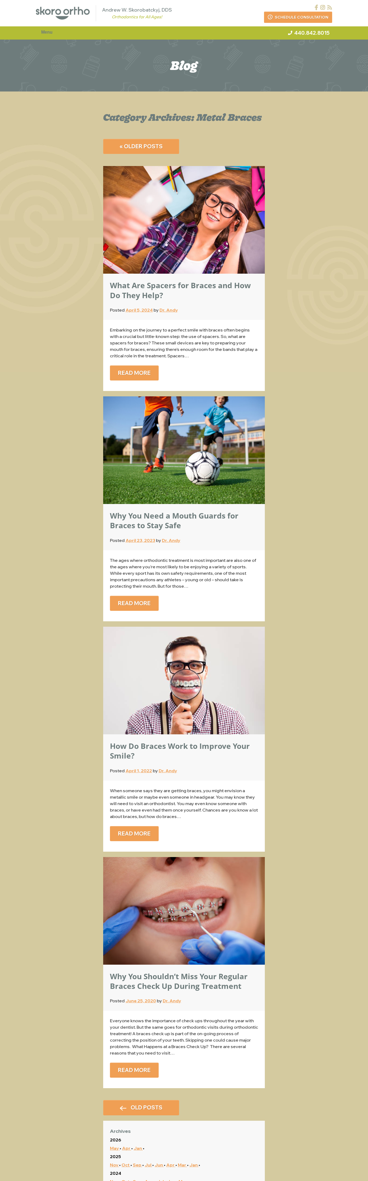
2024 (115, 1173)
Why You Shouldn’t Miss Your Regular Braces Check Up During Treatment (179, 981)
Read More (134, 372)
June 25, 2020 (141, 1000)
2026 (115, 1140)
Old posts (146, 1107)
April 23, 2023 (140, 540)
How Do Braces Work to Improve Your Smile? (180, 751)
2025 (115, 1156)
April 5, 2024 (139, 310)
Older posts (141, 146)
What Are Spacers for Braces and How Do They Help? (180, 290)
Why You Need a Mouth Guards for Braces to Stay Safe (174, 520)
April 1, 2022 (139, 770)
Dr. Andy (168, 310)
